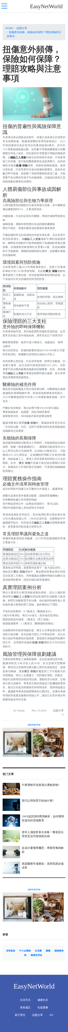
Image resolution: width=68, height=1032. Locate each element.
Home (9, 28)
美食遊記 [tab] (25, 1007)
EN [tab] (51, 1014)
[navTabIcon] (4, 6)
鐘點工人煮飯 (18, 157)
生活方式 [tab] (25, 999)
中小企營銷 (25, 951)
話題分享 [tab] (37, 1014)
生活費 (38, 951)
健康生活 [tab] (42, 999)
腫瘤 (48, 951)
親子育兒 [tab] (20, 1014)
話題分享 (22, 28)
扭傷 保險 (22, 165)
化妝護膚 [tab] (42, 1007)
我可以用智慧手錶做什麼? (38, 800)
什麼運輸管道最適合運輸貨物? (40, 784)
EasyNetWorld (46, 6)
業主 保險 (51, 270)
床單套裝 (10, 951)
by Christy (19, 710)
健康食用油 (36, 955)
